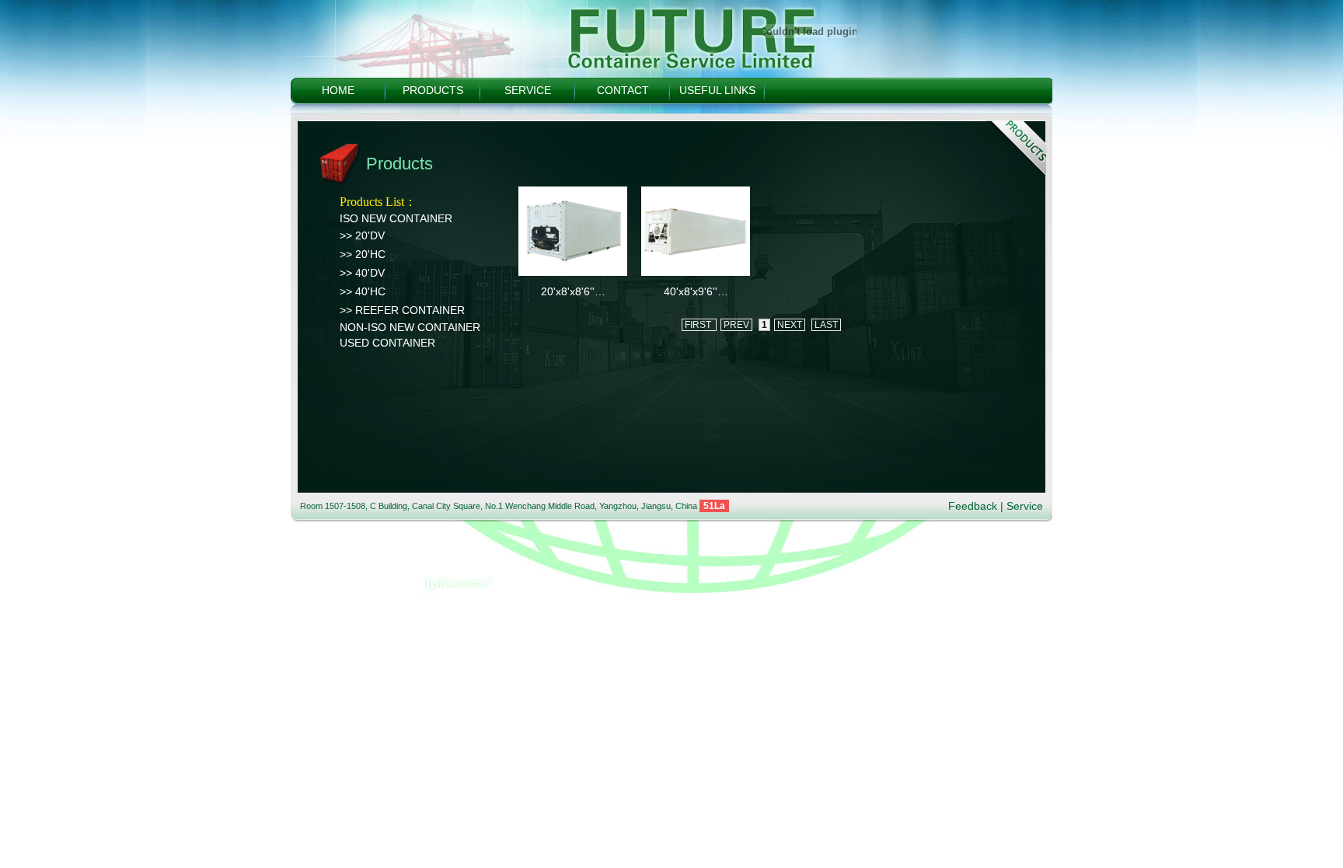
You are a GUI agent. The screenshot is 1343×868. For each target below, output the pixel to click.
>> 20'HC (362, 254)
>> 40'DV (362, 273)
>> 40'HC (362, 291)
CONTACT (623, 90)
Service (1024, 506)
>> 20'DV (362, 235)
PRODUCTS (433, 90)
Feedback (972, 506)
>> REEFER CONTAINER (402, 310)
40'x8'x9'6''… (696, 291)
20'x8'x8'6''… (573, 291)
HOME (338, 90)
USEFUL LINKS (717, 90)
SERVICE (527, 90)
